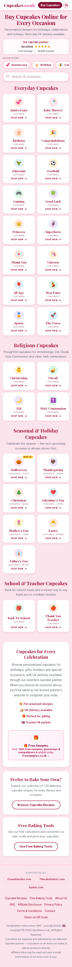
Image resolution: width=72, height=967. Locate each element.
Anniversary (16, 65)
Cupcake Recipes (16, 898)
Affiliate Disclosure (30, 904)
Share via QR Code (36, 917)
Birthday (43, 65)
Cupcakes (19, 5)
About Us (61, 898)
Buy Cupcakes (50, 5)
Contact (50, 911)
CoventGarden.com (19, 879)
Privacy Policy (53, 904)
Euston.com (36, 887)
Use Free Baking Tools (36, 846)
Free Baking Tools (41, 898)
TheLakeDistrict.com (52, 879)
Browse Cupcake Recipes (36, 805)
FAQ (12, 904)
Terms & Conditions (29, 911)
